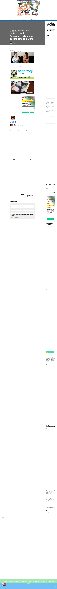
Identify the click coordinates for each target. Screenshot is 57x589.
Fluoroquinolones (4, 19)
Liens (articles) (42, 19)
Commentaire (13, 203)
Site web (12, 211)
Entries (47, 512)
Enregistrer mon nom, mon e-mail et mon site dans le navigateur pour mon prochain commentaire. (22, 215)
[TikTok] (54, 584)
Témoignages (12, 31)
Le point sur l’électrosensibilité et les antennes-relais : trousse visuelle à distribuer (50, 117)
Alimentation (12, 30)
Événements (27, 19)
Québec (24, 19)
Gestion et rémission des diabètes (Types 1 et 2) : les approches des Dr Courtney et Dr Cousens (50, 103)
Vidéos (15, 19)
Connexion (54, 192)
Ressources (37, 19)
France (21, 19)
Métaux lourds (20, 30)
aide (14, 42)
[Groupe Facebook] (53, 584)
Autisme (16, 30)
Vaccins (18, 19)
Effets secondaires (10, 19)
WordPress (6, 587)
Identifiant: (47, 186)
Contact (51, 19)
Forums (54, 19)
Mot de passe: (48, 188)
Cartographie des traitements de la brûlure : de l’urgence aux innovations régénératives (50, 114)
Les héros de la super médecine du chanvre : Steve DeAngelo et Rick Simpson (50, 106)
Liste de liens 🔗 (47, 19)
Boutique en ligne (32, 19)
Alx (10, 587)
